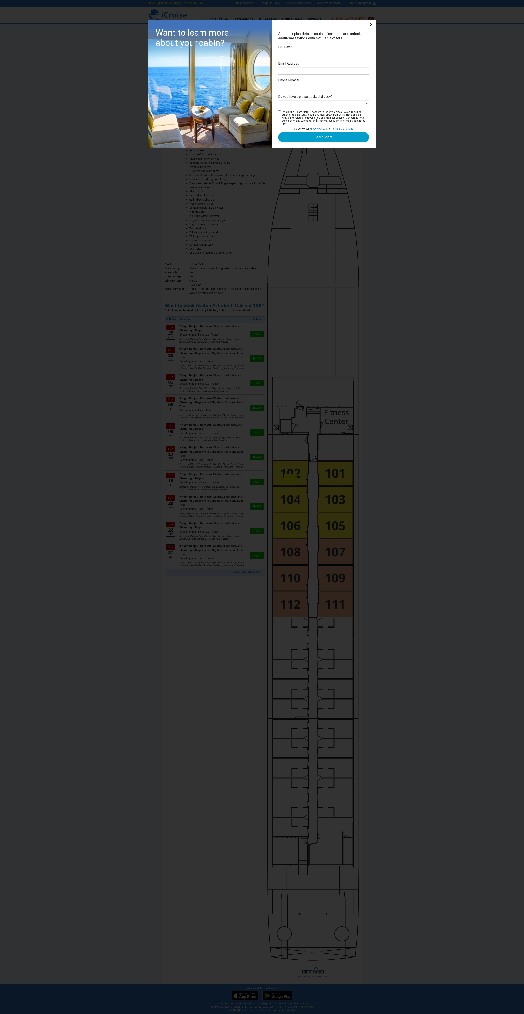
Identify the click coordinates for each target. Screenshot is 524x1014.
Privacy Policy (317, 128)
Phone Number (288, 80)
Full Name (285, 47)
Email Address (288, 63)
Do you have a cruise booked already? (305, 97)
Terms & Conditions (342, 128)
